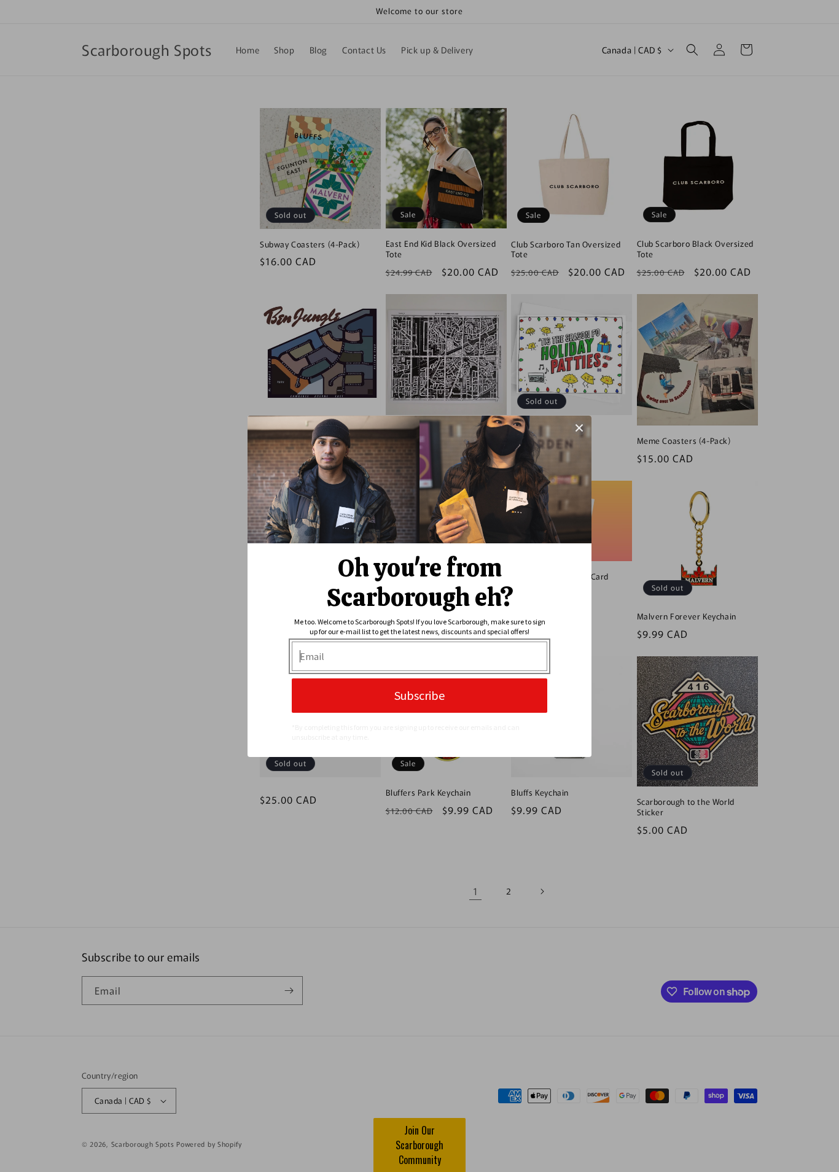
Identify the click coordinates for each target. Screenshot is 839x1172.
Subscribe (419, 695)
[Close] (579, 428)
